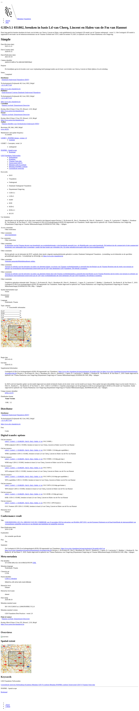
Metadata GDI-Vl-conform (17, 165)
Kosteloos (12, 159)
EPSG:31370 (9, 393)
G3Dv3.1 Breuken (11, 578)
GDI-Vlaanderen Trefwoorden (10, 155)
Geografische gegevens (16, 168)
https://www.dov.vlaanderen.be (11, 89)
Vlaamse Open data (15, 161)
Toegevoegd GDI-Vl (15, 163)
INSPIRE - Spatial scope (9, 150)
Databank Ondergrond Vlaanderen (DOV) (15, 80)
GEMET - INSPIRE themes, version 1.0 (14, 138)
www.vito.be (5, 129)
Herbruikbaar (13, 157)
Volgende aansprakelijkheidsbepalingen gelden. (20, 261)
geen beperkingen (10, 235)
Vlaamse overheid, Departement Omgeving (16, 105)
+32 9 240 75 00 (6, 85)
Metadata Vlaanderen (24, 19)
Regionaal (12, 152)
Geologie (12, 140)
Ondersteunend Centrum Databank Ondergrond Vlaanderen (21, 92)
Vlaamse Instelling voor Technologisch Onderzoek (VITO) (20, 124)
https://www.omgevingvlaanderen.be (12, 111)
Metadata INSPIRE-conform (18, 166)
